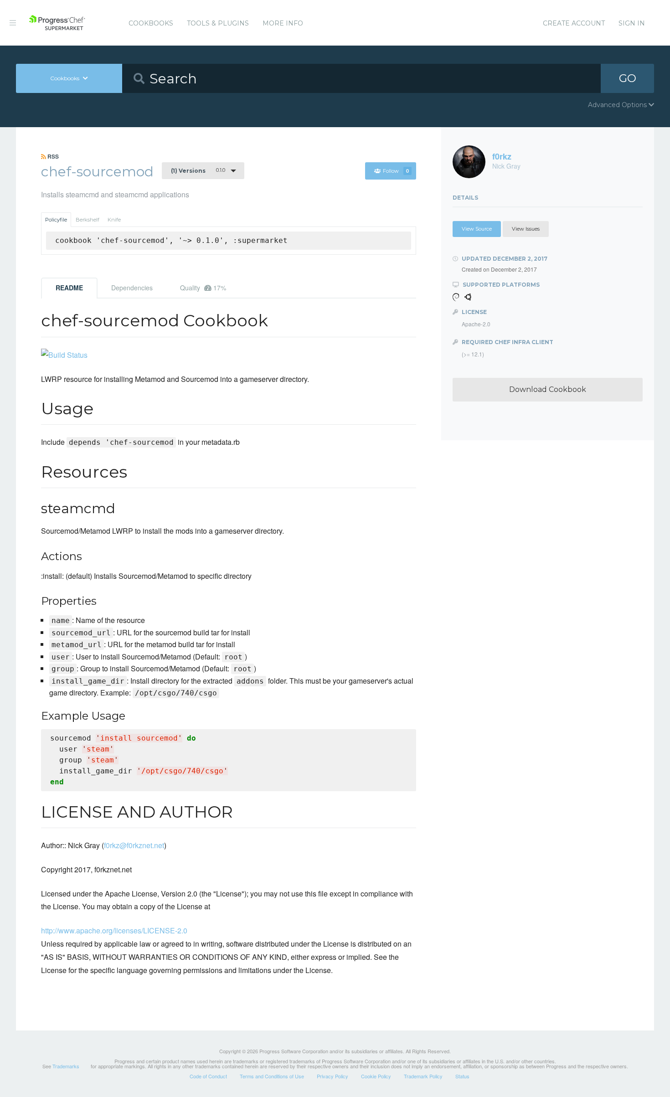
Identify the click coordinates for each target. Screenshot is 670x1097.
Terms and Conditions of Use (272, 1076)
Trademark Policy (423, 1076)
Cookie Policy (376, 1076)
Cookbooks (151, 23)
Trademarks (65, 1066)
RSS (52, 156)
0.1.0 (198, 170)
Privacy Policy (332, 1076)
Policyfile (56, 219)
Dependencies (132, 287)
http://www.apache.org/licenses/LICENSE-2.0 (114, 930)
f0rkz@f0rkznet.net (134, 845)
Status (462, 1076)
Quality (203, 287)
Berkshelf (87, 219)
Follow (396, 171)
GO (627, 78)
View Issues (526, 229)
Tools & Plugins (218, 23)
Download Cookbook (547, 389)
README (69, 287)
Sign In (631, 23)
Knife (114, 219)
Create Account (574, 23)
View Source (477, 229)
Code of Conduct (208, 1076)
